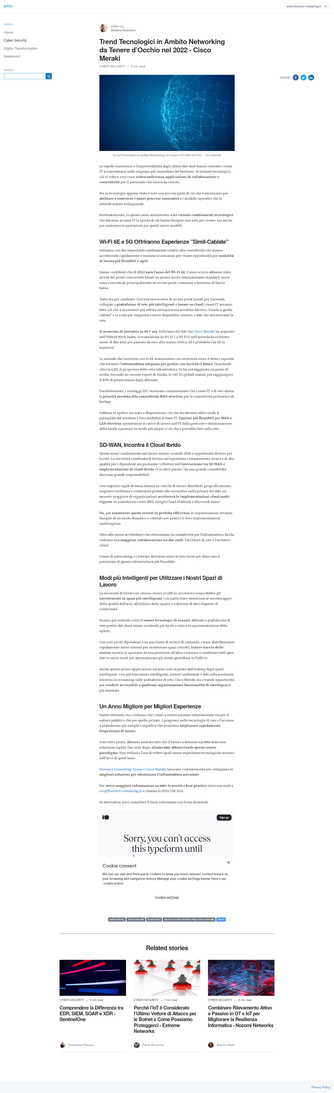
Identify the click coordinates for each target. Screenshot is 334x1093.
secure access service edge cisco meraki (189, 919)
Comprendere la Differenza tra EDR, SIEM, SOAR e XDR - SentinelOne (91, 1013)
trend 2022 (154, 919)
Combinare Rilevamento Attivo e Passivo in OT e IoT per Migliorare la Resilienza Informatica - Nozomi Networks (240, 1016)
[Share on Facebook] (296, 77)
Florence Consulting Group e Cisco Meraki (132, 769)
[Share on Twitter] (304, 77)
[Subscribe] (49, 76)
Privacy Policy (321, 1087)
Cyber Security (15, 40)
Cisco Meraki (205, 331)
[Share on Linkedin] (311, 77)
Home (8, 32)
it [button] (326, 6)
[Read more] (93, 978)
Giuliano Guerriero (123, 30)
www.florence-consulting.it (304, 6)
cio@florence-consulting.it (120, 791)
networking (117, 919)
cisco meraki (136, 919)
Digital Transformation (20, 48)
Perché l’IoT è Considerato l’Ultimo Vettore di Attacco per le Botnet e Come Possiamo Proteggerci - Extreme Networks (165, 1019)
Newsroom (12, 56)
